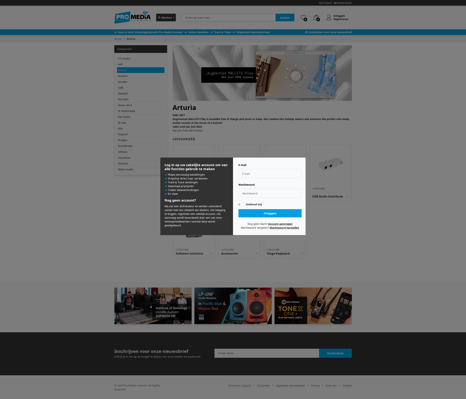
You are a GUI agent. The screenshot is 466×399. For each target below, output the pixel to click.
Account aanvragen (280, 224)
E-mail (242, 165)
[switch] (241, 204)
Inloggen (270, 213)
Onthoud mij (254, 204)
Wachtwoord (246, 184)
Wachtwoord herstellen (284, 227)
